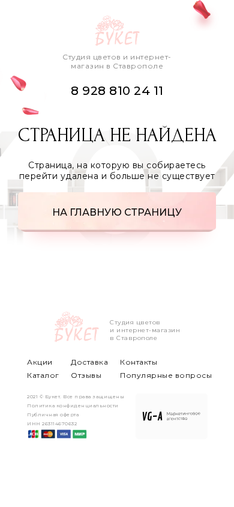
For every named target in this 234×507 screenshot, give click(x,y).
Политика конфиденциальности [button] (73, 405)
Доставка (89, 361)
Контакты (138, 361)
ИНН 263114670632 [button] (52, 423)
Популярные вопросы (166, 375)
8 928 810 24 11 (117, 90)
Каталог (43, 375)
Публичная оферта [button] (53, 414)
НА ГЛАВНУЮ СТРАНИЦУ (117, 212)
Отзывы (86, 375)
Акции (40, 361)
